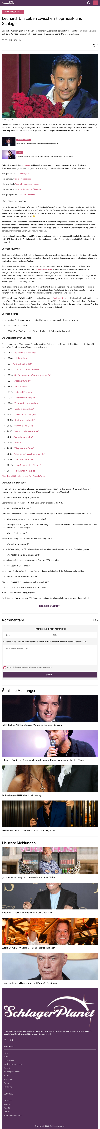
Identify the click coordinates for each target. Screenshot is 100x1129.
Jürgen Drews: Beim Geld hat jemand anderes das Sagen (28, 947)
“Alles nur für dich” (22, 380)
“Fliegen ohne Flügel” (24, 448)
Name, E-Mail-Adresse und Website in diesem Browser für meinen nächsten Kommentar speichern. (46, 641)
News (6, 1053)
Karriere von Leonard (22, 179)
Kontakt (7, 1108)
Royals (6, 1083)
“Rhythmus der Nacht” (24, 420)
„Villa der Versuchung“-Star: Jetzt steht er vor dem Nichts (28, 877)
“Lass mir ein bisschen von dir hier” (30, 453)
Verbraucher (8, 1079)
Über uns (7, 1112)
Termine (7, 1068)
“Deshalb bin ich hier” (24, 408)
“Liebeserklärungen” (23, 392)
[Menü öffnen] (95, 2)
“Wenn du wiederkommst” (26, 431)
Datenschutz (8, 1100)
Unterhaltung (9, 1060)
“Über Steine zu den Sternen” (27, 465)
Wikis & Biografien (13, 12)
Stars (6, 1057)
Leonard (27, 165)
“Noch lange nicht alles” (25, 470)
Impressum (8, 1104)
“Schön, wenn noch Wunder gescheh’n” (32, 375)
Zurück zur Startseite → (50, 606)
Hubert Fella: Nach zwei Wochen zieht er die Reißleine (27, 912)
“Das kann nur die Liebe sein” (27, 369)
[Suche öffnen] (88, 2)
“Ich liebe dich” (20, 358)
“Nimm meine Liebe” (24, 425)
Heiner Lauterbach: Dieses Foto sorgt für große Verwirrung (29, 983)
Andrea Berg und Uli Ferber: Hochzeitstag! (21, 795)
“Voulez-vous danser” (43, 269)
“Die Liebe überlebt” (22, 363)
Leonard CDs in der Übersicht (29, 189)
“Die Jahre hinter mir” (24, 459)
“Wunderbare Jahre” (23, 437)
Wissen (6, 1075)
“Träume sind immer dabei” (26, 403)
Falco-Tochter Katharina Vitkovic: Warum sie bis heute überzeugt (37, 144)
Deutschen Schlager (61, 298)
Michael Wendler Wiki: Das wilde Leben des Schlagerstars (28, 830)
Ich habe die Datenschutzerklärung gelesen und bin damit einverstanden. (29, 667)
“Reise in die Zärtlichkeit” (25, 352)
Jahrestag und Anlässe (12, 1072)
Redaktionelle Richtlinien (13, 1115)
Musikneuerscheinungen (13, 1064)
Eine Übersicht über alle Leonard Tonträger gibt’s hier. (23, 476)
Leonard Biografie (22, 173)
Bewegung (8, 1087)
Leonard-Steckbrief (27, 194)
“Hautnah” (19, 442)
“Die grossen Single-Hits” (25, 397)
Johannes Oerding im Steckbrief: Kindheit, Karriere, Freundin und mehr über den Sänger (44, 156)
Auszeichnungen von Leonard (27, 184)
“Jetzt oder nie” (21, 386)
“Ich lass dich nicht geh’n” (26, 414)
